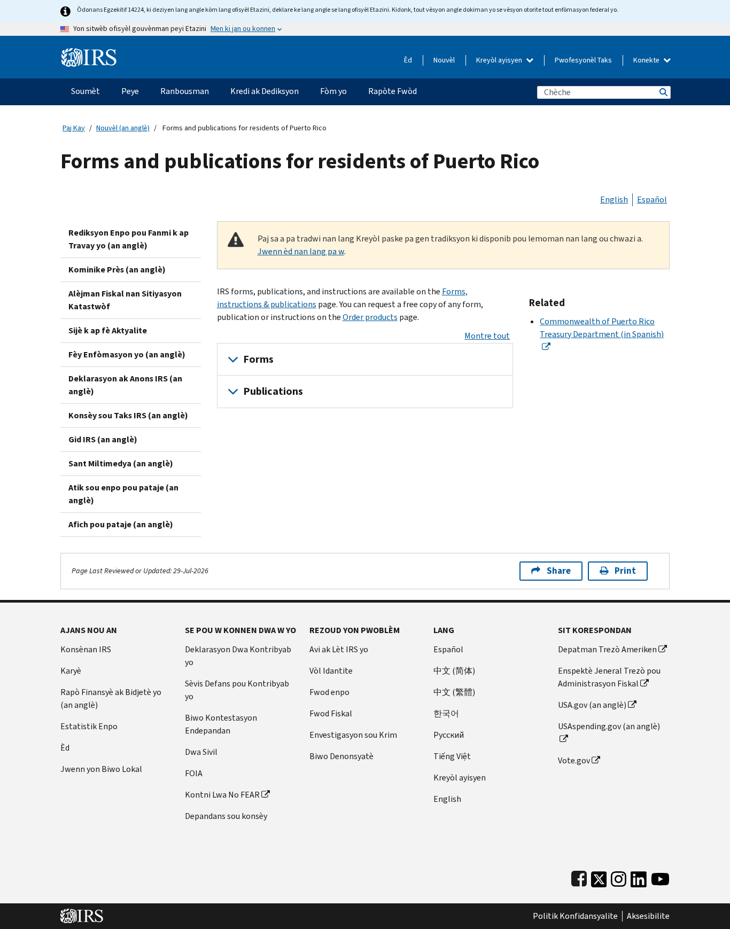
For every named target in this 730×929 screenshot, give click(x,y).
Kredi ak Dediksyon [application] (264, 91)
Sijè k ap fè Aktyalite (107, 330)
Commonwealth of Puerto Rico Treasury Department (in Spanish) (602, 328)
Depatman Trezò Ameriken (607, 649)
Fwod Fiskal (330, 713)
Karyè (70, 670)
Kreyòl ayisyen (500, 60)
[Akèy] (89, 53)
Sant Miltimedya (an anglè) (120, 463)
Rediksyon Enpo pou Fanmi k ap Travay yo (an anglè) (128, 239)
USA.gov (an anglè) (592, 705)
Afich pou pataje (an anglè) (120, 524)
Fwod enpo (329, 692)
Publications (273, 391)
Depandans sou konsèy (226, 816)
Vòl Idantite (331, 670)
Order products (370, 317)
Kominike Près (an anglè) (117, 269)
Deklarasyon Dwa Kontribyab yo (238, 656)
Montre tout (487, 335)
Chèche (663, 92)
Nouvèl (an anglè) (123, 128)
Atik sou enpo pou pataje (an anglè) (123, 494)
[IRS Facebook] (579, 877)
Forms (258, 359)
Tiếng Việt (452, 756)
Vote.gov (574, 760)
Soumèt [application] (85, 91)
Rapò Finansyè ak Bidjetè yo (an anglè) (110, 698)
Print (625, 571)
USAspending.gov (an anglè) (609, 726)
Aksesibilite (648, 916)
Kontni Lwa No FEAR (222, 794)
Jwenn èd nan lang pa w (301, 251)
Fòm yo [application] (333, 91)
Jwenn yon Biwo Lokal (101, 769)
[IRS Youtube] (660, 877)
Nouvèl (444, 60)
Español (652, 199)
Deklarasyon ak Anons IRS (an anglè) (125, 385)
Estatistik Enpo (89, 726)
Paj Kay (74, 128)
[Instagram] (618, 877)
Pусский (448, 734)
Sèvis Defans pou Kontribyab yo (237, 690)
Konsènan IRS (85, 649)
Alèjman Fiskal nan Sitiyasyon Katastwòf (125, 300)
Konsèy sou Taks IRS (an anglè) (128, 415)
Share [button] (559, 571)
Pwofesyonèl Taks (583, 60)
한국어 (446, 713)
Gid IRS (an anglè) (102, 439)
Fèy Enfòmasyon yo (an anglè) (126, 354)
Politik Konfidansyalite (575, 916)
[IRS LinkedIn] (639, 877)
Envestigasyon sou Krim (353, 734)
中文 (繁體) (454, 692)
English (614, 199)
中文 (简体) (454, 670)
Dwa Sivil (201, 752)
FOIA (194, 773)
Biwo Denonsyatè (341, 756)
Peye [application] (130, 91)
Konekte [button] (647, 60)
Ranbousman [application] (184, 91)
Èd (408, 60)
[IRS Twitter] (599, 877)
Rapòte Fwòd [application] (392, 91)
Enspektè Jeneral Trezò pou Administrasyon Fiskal (609, 677)
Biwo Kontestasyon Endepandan (221, 724)
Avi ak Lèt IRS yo (338, 649)
